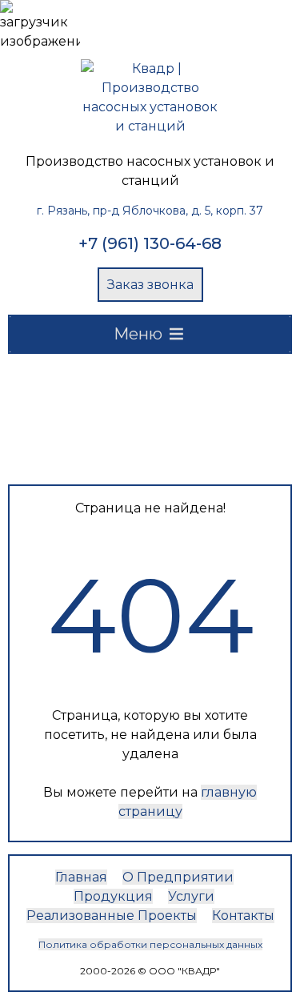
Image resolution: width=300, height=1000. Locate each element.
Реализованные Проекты (111, 915)
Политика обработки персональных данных (150, 944)
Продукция (113, 896)
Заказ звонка (150, 284)
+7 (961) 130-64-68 (150, 243)
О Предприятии (178, 877)
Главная (81, 877)
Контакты (243, 915)
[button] (138, 334)
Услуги (191, 896)
